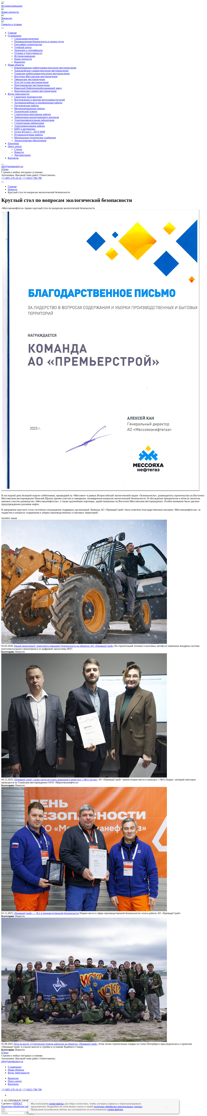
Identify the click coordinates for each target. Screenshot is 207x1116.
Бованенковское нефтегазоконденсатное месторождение (45, 67)
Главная (12, 32)
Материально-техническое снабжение (35, 137)
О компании (14, 35)
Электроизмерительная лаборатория (34, 120)
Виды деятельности (18, 94)
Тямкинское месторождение (29, 79)
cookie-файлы (56, 1103)
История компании (24, 56)
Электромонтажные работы (29, 126)
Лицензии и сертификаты (28, 50)
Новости (19, 152)
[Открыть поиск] (2, 181)
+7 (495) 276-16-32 (11, 178)
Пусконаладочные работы (28, 134)
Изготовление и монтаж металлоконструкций (39, 99)
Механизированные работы (29, 108)
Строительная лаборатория (29, 123)
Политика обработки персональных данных (25, 1106)
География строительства (28, 44)
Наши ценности (23, 59)
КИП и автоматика (24, 128)
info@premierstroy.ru (12, 166)
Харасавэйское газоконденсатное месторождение (41, 70)
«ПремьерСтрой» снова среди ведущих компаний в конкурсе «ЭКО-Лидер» (56, 779)
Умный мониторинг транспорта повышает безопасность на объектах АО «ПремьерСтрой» (64, 646)
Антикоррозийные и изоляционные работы (38, 102)
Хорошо (166, 1107)
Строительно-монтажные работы (32, 114)
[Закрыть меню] (2, 164)
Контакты (13, 158)
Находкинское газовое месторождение (35, 91)
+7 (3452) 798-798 (32, 178)
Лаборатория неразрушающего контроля (36, 117)
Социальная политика (26, 38)
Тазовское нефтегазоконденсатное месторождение (42, 73)
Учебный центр (23, 47)
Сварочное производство (28, 96)
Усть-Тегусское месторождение (31, 82)
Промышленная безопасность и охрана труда (39, 41)
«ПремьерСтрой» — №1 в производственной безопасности (46, 913)
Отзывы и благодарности (28, 53)
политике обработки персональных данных (118, 1106)
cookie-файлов (115, 1109)
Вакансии (19, 62)
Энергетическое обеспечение (30, 140)
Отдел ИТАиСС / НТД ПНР (29, 131)
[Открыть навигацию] (2, 28)
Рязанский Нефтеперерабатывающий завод (38, 88)
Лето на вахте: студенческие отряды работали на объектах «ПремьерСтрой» (56, 1044)
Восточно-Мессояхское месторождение (36, 76)
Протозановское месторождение (32, 85)
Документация (22, 155)
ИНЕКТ (17, 1103)
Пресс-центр (15, 146)
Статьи (18, 149)
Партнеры (13, 143)
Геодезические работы (26, 105)
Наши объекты (16, 64)
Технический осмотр (25, 111)
